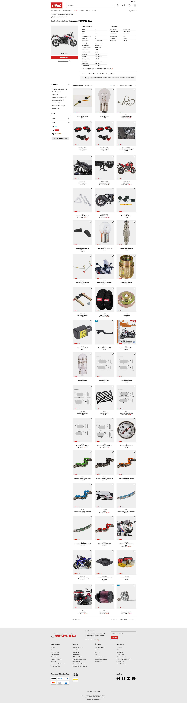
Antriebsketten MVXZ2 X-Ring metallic (126, 511)
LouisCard (53, 661)
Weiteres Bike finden (63, 61)
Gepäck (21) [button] (55, 94)
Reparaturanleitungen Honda (126, 347)
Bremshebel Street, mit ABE (104, 347)
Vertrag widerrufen (55, 666)
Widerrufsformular (121, 657)
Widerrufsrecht (120, 654)
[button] (133, 1)
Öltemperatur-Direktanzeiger (126, 445)
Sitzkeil (104, 511)
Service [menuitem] (94, 10)
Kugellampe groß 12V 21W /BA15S (104, 248)
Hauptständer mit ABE (104, 183)
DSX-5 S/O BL (126, 183)
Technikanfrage (55, 652)
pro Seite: (87, 85)
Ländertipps (76, 652)
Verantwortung (98, 661)
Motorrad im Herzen (78, 657)
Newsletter (53, 657)
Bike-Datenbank (55, 654)
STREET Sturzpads (82, 149)
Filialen (96, 649)
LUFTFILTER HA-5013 (104, 612)
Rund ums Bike (76, 661)
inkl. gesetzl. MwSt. (89, 695)
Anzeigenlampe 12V (82, 380)
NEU (56, 126)
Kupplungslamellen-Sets (126, 116)
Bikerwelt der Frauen (78, 647)
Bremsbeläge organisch (104, 380)
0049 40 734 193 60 (65, 636)
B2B (52, 649)
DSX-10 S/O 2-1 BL (104, 215)
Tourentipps (76, 649)
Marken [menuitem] (81, 10)
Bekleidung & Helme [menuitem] (55, 10)
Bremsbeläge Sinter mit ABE (126, 413)
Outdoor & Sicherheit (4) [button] (58, 100)
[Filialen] (118, 5)
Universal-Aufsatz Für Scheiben (104, 282)
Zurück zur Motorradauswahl (59, 17)
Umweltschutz (120, 661)
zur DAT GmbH (111, 73)
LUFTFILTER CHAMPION (126, 578)
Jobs (96, 654)
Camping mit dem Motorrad (80, 666)
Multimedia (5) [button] (56, 103)
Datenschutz (120, 652)
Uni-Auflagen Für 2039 (82, 315)
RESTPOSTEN (58, 133)
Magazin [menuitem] (88, 10)
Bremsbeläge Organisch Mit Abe (104, 445)
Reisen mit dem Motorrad (79, 659)
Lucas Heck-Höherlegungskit (82, 215)
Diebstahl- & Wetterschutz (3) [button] (59, 97)
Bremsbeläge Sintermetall (126, 380)
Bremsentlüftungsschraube (126, 248)
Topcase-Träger (82, 612)
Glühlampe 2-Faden (104, 116)
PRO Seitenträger (82, 183)
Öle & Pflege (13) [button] (56, 92)
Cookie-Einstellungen (122, 664)
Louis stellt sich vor (100, 647)
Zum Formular (91, 78)
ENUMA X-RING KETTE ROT (104, 543)
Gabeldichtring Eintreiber (126, 282)
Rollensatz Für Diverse (126, 215)
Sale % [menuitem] (75, 10)
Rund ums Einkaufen (100, 657)
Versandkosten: (86, 696)
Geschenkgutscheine (56, 659)
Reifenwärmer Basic (104, 315)
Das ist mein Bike (64, 57)
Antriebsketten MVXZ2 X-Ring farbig (82, 478)
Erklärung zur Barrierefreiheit (124, 659)
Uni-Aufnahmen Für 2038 (82, 116)
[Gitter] (111, 85)
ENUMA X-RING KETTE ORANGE (126, 478)
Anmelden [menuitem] (133, 10)
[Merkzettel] (129, 5)
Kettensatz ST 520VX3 (126, 612)
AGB (118, 649)
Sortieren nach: (121, 85)
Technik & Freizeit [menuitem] (67, 10)
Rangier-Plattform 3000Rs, (82, 578)
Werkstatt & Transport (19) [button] (59, 105)
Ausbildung (97, 652)
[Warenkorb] (134, 5)
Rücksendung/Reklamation (58, 664)
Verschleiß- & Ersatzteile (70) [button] (59, 89)
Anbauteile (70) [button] (56, 108)
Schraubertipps (76, 654)
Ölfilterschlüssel (126, 315)
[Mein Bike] (123, 5)
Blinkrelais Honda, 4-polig (82, 347)
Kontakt (53, 647)
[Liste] (114, 85)
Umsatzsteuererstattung (101, 659)
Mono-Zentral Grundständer (82, 282)
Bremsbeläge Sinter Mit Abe (82, 445)
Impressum (119, 647)
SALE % (57, 130)
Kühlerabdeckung (104, 413)
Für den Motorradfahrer (79, 664)
